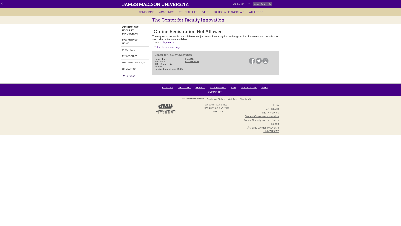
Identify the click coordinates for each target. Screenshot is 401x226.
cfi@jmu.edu (167, 42)
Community (215, 92)
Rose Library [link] (161, 59)
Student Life (188, 12)
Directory (184, 87)
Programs (128, 49)
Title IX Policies (270, 112)
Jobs (233, 87)
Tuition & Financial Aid (229, 12)
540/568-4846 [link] (192, 61)
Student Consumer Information (262, 116)
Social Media (249, 87)
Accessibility (218, 87)
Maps (264, 87)
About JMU (245, 99)
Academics (166, 12)
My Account (129, 56)
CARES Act (272, 109)
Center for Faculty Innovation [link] (130, 30)
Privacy (200, 87)
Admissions (146, 12)
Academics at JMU (216, 99)
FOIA (276, 105)
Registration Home (130, 42)
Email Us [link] (189, 59)
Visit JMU (232, 99)
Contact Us (129, 69)
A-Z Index (167, 87)
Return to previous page (167, 47)
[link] (2, 3)
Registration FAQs (133, 62)
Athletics (256, 12)
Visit (205, 12)
